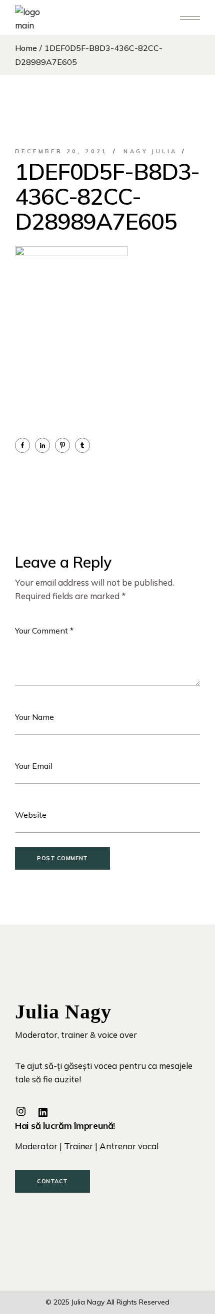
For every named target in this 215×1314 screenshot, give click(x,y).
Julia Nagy (88, 1302)
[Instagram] (21, 1111)
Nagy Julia (150, 151)
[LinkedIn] (43, 1112)
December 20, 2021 (61, 151)
